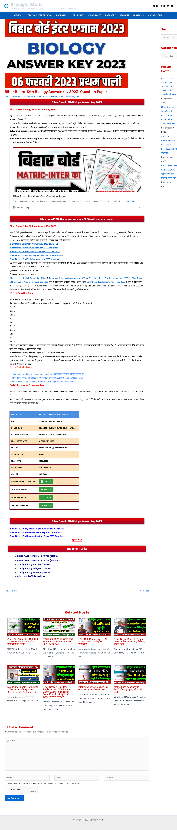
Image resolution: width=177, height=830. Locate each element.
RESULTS (17, 15)
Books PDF (110, 15)
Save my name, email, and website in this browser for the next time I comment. (44, 783)
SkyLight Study (27, 4)
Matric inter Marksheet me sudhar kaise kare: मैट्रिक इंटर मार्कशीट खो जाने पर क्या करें (48, 374)
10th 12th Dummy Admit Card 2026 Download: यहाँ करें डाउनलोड (94, 641)
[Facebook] (154, 6)
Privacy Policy (155, 15)
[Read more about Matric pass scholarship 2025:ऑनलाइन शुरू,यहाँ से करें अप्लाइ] (130, 674)
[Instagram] (157, 6)
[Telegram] (172, 6)
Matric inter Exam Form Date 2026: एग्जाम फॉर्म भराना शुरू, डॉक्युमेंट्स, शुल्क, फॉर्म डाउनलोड (22, 689)
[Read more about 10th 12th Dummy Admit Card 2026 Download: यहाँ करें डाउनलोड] (94, 626)
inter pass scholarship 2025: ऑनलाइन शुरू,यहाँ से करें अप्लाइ (93, 688)
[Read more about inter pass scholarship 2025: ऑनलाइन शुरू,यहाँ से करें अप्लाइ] (94, 674)
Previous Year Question (40, 15)
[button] (22, 15)
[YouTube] (164, 6)
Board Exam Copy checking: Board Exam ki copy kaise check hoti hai (43, 382)
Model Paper (94, 15)
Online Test (78, 15)
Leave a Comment (13, 96)
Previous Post (10, 591)
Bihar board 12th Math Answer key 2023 (27, 278)
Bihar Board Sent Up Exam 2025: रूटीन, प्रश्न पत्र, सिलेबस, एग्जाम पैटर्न (129, 641)
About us (124, 15)
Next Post (145, 591)
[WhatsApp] (161, 6)
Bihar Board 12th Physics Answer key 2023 (108, 278)
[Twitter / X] (168, 6)
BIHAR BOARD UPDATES (33, 96)
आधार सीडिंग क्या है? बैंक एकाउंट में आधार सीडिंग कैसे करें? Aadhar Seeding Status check (47, 378)
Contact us (138, 15)
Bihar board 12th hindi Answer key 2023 (67, 278)
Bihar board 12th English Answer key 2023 (106, 282)
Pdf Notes (61, 15)
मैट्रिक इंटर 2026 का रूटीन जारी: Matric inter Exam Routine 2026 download (58, 641)
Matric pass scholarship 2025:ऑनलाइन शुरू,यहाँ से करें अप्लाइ (128, 689)
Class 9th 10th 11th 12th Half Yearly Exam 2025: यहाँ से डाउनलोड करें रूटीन (22, 641)
